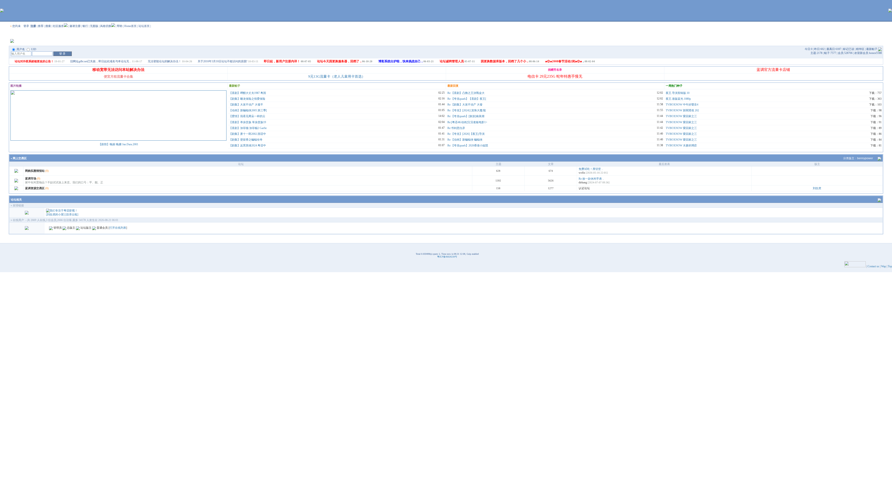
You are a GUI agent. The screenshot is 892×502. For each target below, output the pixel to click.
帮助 (119, 26)
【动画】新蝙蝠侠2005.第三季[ (248, 110)
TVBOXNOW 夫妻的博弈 (681, 145)
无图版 (94, 26)
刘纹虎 (817, 188)
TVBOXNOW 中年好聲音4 (682, 104)
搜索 (48, 26)
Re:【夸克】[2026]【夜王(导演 (466, 133)
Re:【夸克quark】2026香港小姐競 (467, 145)
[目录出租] (71, 214)
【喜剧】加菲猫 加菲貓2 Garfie (248, 128)
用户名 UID (26, 49)
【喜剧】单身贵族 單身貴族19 (247, 122)
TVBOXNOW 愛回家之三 (681, 116)
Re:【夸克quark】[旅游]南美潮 (465, 116)
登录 (26, 26)
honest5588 (875, 53)
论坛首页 (144, 26)
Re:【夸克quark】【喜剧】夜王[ (466, 98)
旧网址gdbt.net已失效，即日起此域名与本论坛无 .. (100, 61)
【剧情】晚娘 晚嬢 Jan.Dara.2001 (118, 144)
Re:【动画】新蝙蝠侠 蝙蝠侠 (464, 139)
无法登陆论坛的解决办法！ (164, 61)
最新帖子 (871, 49)
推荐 (40, 26)
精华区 (860, 49)
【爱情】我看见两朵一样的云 (247, 116)
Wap (883, 266)
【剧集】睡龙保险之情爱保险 (247, 98)
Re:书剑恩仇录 (456, 128)
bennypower (865, 158)
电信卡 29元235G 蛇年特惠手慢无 (555, 76)
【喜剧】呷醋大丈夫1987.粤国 (247, 93)
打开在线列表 (117, 227)
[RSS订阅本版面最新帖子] (880, 49)
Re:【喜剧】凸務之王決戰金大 (466, 93)
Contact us (873, 266)
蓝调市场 (30, 178)
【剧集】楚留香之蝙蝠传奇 (245, 139)
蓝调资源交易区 (35, 188)
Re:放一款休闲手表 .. (591, 178)
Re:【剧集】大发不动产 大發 (464, 104)
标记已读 (848, 49)
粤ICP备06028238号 (447, 256)
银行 (85, 26)
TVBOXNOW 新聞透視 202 (682, 110)
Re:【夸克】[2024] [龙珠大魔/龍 (466, 110)
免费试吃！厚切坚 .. (591, 169)
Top (890, 266)
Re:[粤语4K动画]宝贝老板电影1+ (467, 122)
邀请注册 (75, 26)
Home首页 (130, 26)
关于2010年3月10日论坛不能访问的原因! (222, 61)
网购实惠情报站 (35, 170)
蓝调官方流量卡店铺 (773, 70)
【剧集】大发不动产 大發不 (246, 104)
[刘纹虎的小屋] (55, 214)
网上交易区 (20, 158)
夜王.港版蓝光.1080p (678, 98)
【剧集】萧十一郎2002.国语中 (247, 133)
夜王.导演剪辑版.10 (677, 93)
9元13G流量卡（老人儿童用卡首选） (336, 76)
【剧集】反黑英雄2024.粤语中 (247, 145)
